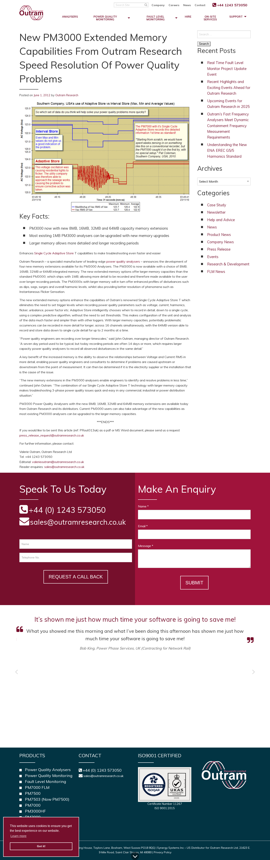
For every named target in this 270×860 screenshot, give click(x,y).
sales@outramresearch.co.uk (64, 467)
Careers (174, 5)
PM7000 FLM (37, 787)
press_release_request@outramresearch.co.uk (51, 435)
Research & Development (228, 264)
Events (212, 257)
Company (158, 5)
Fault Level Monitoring (155, 18)
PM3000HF (35, 811)
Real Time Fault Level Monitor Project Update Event (226, 68)
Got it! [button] (41, 846)
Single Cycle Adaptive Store (54, 253)
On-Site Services (210, 18)
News (187, 5)
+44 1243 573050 (232, 5)
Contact (200, 5)
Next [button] (253, 671)
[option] (135, 653)
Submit (194, 582)
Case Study (216, 205)
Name (143, 506)
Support (236, 16)
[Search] (145, 4)
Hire (188, 16)
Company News (220, 242)
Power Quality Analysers (48, 769)
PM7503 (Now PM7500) (47, 799)
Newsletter (216, 212)
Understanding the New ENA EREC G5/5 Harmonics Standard (227, 150)
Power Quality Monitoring (105, 18)
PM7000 (33, 805)
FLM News (216, 271)
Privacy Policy (162, 852)
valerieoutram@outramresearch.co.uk (58, 462)
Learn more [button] (18, 836)
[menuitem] (160, 5)
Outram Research (66, 95)
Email (143, 526)
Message (145, 546)
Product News (219, 234)
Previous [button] (16, 671)
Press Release (218, 249)
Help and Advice (221, 220)
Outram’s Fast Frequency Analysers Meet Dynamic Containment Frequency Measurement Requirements (228, 126)
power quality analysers (123, 261)
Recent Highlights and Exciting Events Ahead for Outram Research (228, 87)
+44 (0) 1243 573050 (102, 770)
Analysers (70, 16)
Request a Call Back (76, 576)
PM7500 (33, 793)
